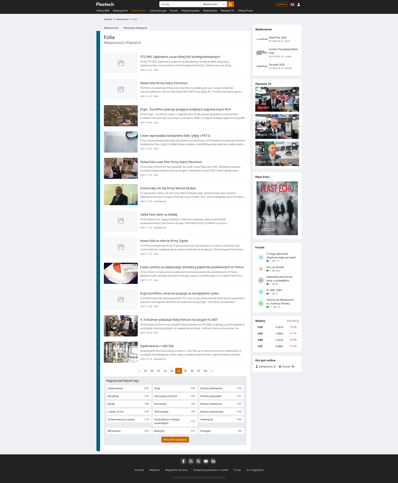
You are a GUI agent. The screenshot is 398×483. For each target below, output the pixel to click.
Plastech (108, 19)
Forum (174, 10)
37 (198, 371)
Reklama (282, 4)
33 (172, 371)
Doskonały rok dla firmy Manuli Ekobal (168, 188)
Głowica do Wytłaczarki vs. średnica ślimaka (280, 301)
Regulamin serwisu (176, 470)
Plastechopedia (190, 10)
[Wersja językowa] (292, 4)
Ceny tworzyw (158, 10)
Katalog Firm (120, 10)
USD (260, 333)
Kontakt (139, 470)
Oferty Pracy (245, 10)
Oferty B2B (102, 10)
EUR (260, 327)
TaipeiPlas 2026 (278, 37)
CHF (260, 346)
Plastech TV (227, 10)
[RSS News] (191, 461)
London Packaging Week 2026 (283, 51)
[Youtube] (206, 461)
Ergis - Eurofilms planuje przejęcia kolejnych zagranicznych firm (185, 109)
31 (158, 371)
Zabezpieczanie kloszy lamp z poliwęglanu (279, 278)
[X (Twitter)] (198, 461)
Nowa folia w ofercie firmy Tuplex (164, 241)
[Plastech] (105, 4)
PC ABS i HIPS (274, 290)
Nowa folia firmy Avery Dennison (163, 83)
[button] (299, 4)
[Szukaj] (230, 4)
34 (178, 371)
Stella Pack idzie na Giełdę (158, 214)
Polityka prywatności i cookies (211, 470)
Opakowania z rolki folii (157, 346)
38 (205, 371)
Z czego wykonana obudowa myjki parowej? (281, 255)
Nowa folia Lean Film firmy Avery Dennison (171, 162)
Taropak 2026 (277, 64)
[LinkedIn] (213, 461)
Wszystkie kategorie (175, 439)
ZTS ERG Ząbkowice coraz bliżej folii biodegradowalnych (180, 57)
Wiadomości (139, 10)
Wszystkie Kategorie (135, 28)
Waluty (260, 321)
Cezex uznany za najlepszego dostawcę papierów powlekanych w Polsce (192, 267)
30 (151, 371)
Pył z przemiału (275, 267)
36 (192, 371)
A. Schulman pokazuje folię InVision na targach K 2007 (179, 319)
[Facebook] (183, 461)
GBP (260, 340)
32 (165, 371)
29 (145, 371)
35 (185, 371)
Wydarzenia (210, 10)
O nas (237, 470)
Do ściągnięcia (255, 470)
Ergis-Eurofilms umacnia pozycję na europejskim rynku (179, 293)
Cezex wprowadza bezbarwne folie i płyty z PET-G (175, 135)
